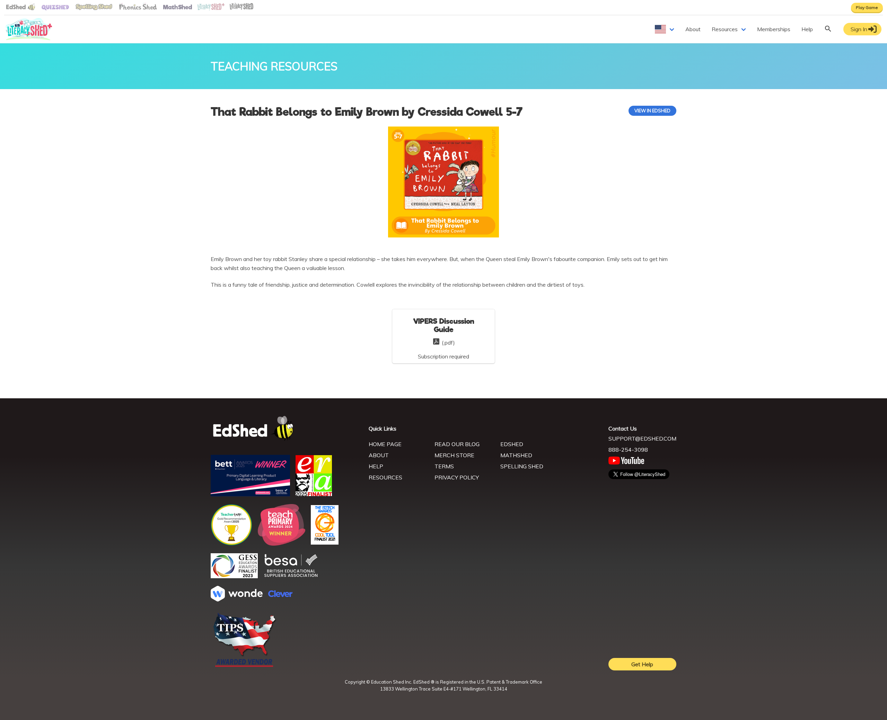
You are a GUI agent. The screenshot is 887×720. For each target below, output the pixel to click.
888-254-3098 (628, 449)
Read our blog (457, 444)
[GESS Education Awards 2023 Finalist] (234, 576)
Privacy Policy (456, 477)
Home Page (385, 444)
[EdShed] (285, 428)
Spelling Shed (521, 466)
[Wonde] (237, 599)
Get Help (642, 664)
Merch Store (454, 455)
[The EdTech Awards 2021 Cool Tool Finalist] (325, 542)
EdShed (511, 444)
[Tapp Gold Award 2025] (231, 543)
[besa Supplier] (291, 576)
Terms (444, 466)
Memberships (773, 29)
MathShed (516, 455)
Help (807, 29)
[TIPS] (245, 666)
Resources (725, 29)
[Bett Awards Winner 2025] (250, 494)
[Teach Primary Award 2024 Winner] (281, 543)
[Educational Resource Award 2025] (314, 494)
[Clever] (280, 594)
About (693, 29)
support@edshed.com (642, 438)
